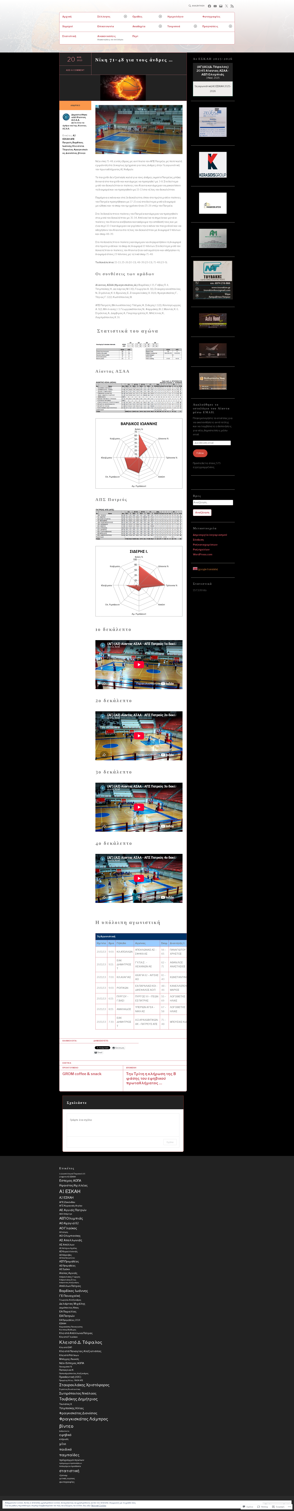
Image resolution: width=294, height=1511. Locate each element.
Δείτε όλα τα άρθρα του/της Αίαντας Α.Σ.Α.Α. (74, 126)
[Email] (220, 6)
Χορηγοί (67, 26)
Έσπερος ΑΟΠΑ (70, 1180)
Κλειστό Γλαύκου (68, 1337)
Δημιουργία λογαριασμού (210, 534)
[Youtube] (215, 6)
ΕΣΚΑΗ (62, 1323)
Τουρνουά (173, 26)
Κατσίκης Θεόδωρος (67, 1330)
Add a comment (75, 70)
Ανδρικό (75, 105)
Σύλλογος (103, 16)
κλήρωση (63, 1439)
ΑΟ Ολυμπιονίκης (70, 1235)
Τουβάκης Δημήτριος (78, 1399)
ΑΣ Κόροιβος (65, 1255)
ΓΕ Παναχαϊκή (69, 1296)
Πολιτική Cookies (98, 1505)
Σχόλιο (170, 1142)
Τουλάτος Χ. (65, 1404)
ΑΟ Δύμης (63, 1232)
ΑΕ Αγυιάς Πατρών (72, 1210)
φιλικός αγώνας (67, 1478)
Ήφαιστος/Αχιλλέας (73, 1185)
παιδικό (65, 1449)
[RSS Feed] (232, 6)
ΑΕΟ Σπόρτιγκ (65, 1214)
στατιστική (69, 1471)
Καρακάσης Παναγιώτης (71, 1327)
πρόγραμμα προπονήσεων (70, 1463)
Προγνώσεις (210, 26)
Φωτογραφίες (211, 16)
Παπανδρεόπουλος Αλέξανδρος (74, 1373)
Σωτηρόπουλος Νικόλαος (77, 1393)
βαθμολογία (64, 1431)
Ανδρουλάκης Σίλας (67, 1280)
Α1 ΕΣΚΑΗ (69, 1191)
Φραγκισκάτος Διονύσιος (78, 1413)
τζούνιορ (63, 1475)
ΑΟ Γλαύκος (68, 1228)
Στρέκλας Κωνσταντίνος (69, 1389)
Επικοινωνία (105, 26)
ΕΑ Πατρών (67, 1316)
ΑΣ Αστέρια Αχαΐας (68, 1248)
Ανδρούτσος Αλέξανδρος (69, 1283)
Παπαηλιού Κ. (66, 1370)
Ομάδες (137, 16)
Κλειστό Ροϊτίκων (69, 1355)
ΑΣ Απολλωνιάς (70, 1240)
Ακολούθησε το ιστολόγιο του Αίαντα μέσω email (211, 408)
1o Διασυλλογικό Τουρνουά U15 (72, 1174)
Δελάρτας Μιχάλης (72, 1303)
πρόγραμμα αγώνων (71, 1459)
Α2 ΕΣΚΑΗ (66, 1197)
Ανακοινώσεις (110, 38)
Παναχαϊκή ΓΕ (65, 1367)
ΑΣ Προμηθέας (67, 1265)
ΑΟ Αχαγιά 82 (69, 1223)
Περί (135, 36)
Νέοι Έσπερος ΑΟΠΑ (71, 1363)
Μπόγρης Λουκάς (69, 1359)
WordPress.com (202, 554)
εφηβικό (65, 1435)
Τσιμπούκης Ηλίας (71, 1408)
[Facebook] (209, 6)
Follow (200, 453)
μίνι (62, 1444)
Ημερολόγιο (175, 16)
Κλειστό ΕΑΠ (65, 1347)
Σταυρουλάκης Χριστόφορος (84, 1385)
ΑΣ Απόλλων (66, 1244)
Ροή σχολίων (201, 549)
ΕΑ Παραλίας (67, 1311)
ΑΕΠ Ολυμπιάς (71, 1218)
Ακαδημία (138, 26)
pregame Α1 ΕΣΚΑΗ (67, 1177)
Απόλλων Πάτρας (70, 1285)
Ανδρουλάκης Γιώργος (69, 1277)
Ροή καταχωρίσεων (205, 544)
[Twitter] (226, 6)
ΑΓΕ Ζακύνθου (67, 1202)
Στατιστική (69, 36)
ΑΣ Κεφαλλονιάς (68, 1251)
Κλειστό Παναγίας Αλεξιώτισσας (80, 1351)
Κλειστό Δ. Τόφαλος (80, 1342)
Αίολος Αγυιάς (68, 1273)
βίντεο (81, 153)
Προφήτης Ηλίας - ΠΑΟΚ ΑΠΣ (71, 1380)
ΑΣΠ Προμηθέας (69, 1261)
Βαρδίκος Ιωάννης (73, 1291)
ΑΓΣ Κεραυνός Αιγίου (70, 1205)
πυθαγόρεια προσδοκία (70, 1466)
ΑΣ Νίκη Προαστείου (67, 1258)
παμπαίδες (69, 1455)
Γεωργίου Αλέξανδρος (70, 1300)
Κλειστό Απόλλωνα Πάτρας (76, 1333)
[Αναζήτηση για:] (213, 503)
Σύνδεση (198, 539)
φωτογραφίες (67, 1482)
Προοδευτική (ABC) (70, 1376)
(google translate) (208, 569)
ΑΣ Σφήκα (64, 1269)
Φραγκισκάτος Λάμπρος (83, 1418)
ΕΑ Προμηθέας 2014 (69, 1320)
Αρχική (67, 16)
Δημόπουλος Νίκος (69, 1307)
